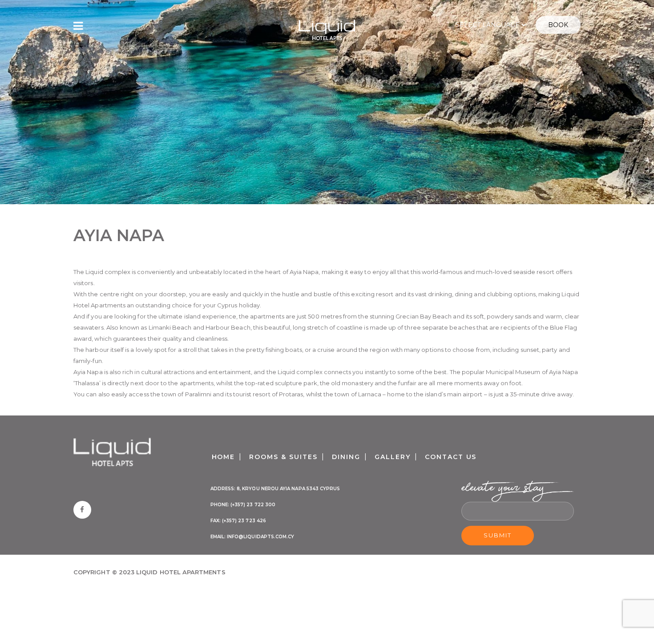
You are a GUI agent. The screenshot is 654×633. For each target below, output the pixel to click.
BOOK (558, 25)
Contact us (451, 457)
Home (223, 457)
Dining (346, 457)
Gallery (393, 457)
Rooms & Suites (283, 457)
